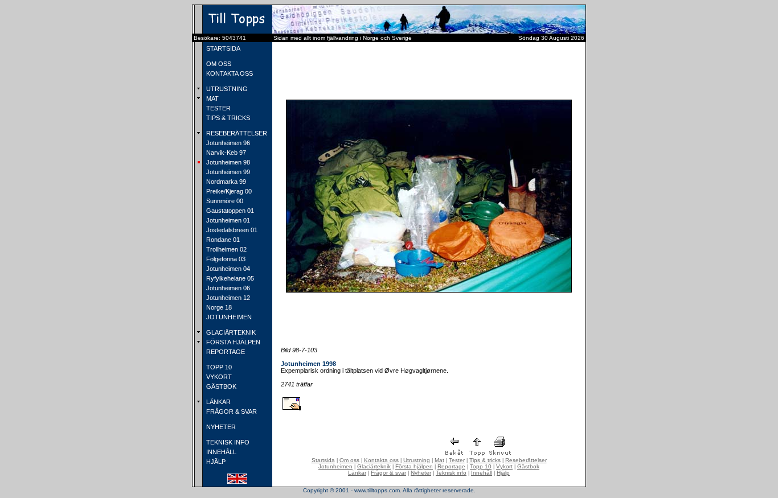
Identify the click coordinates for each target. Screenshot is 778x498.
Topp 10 (481, 466)
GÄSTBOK (220, 386)
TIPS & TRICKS (227, 117)
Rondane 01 (222, 239)
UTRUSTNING (226, 88)
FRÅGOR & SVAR (230, 411)
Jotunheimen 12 (227, 297)
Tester (457, 460)
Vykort (504, 466)
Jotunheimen (335, 466)
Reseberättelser (526, 460)
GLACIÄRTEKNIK (230, 332)
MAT (211, 98)
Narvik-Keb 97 (225, 152)
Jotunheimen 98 (227, 162)
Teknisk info (451, 473)
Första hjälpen (414, 466)
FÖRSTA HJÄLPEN (232, 342)
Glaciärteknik (374, 466)
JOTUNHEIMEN (228, 317)
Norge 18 (218, 307)
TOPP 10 (218, 367)
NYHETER (220, 426)
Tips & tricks (485, 460)
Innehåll (481, 473)
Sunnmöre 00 (223, 200)
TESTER (217, 108)
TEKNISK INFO (226, 442)
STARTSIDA (222, 48)
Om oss (349, 460)
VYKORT (218, 376)
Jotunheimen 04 (227, 268)
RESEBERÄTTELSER (235, 133)
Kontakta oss (381, 460)
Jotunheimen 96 (227, 142)
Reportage (451, 466)
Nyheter (421, 473)
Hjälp (503, 473)
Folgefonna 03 (224, 259)
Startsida (323, 460)
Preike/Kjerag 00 (228, 191)
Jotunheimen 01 (227, 220)
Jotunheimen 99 (227, 171)
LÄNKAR (217, 401)
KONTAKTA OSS (228, 73)
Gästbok (528, 466)
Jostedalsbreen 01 (230, 230)
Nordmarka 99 (225, 181)
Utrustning (416, 460)
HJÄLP (215, 461)
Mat (439, 460)
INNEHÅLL (220, 451)
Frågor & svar (388, 473)
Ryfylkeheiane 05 (229, 278)
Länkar (357, 473)
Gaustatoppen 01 (229, 210)
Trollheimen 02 (225, 249)
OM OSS (217, 63)
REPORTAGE (224, 351)
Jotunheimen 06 (227, 288)
